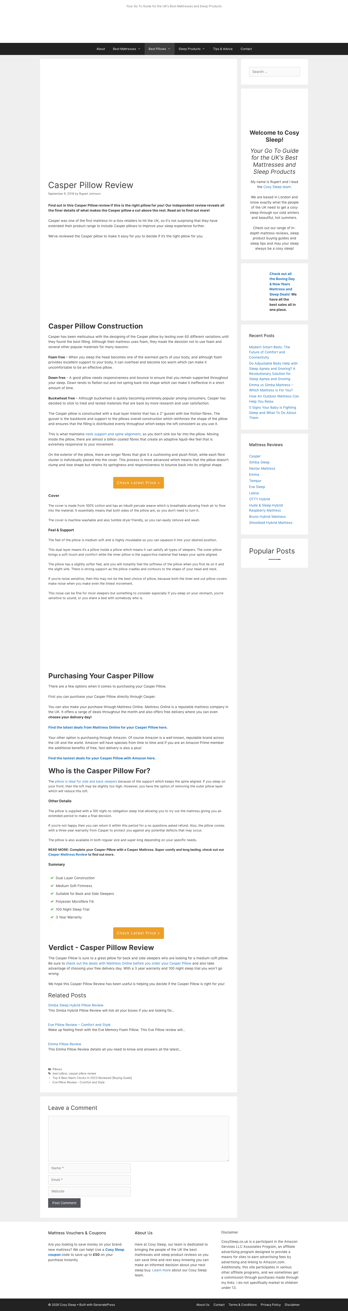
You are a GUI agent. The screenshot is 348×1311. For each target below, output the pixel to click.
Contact (246, 49)
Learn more (161, 1270)
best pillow (60, 1073)
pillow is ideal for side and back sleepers (86, 781)
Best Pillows (157, 49)
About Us (202, 1305)
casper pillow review (82, 1073)
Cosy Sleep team (277, 187)
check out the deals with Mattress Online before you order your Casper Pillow (128, 963)
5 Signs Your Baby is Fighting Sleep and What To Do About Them (272, 412)
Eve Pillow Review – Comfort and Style (79, 1025)
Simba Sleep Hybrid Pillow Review (76, 1005)
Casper (255, 456)
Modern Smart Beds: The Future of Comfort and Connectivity (269, 352)
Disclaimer (292, 1305)
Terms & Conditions (243, 1305)
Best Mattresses (124, 49)
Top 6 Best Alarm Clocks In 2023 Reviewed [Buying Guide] (92, 1077)
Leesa (254, 493)
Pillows (57, 1069)
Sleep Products (190, 49)
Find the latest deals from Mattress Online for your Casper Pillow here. (108, 727)
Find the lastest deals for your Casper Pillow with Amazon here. (102, 758)
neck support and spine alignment (113, 434)
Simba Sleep (259, 462)
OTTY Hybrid (259, 499)
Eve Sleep (257, 487)
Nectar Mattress (262, 468)
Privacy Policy (271, 1305)
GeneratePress (104, 1305)
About (100, 49)
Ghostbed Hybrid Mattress (270, 523)
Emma (254, 474)
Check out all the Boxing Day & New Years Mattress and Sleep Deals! (282, 284)
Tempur (255, 481)
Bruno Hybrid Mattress (267, 517)
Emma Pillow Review (64, 1044)
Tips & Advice (223, 49)
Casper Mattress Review (67, 854)
